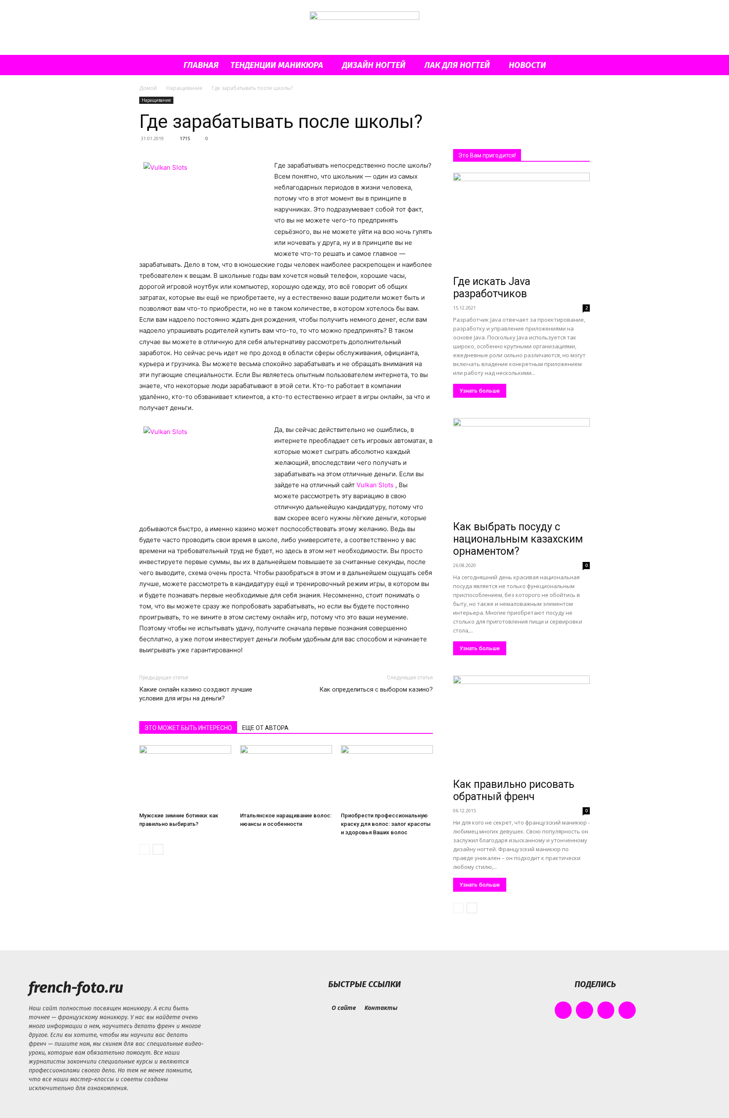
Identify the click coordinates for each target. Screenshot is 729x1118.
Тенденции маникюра (276, 65)
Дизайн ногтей (373, 65)
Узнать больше (479, 391)
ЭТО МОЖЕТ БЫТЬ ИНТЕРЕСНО (188, 728)
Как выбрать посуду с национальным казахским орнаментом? (518, 539)
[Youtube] (627, 1010)
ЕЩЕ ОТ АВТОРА (265, 728)
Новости (527, 65)
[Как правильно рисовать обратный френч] (521, 725)
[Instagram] (584, 1010)
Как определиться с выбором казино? (376, 689)
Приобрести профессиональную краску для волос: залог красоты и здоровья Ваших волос (386, 824)
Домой (148, 88)
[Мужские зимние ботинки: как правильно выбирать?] (185, 777)
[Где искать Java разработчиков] (521, 222)
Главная (201, 65)
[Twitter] (606, 1010)
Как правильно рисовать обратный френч (513, 790)
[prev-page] (144, 849)
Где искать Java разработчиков (491, 287)
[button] (580, 66)
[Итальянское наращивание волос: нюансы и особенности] (286, 777)
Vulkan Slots (375, 485)
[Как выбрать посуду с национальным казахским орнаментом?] (521, 467)
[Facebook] (563, 1010)
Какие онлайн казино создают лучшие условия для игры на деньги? (195, 694)
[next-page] (158, 849)
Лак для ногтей (457, 65)
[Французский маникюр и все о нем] (364, 28)
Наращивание (184, 88)
